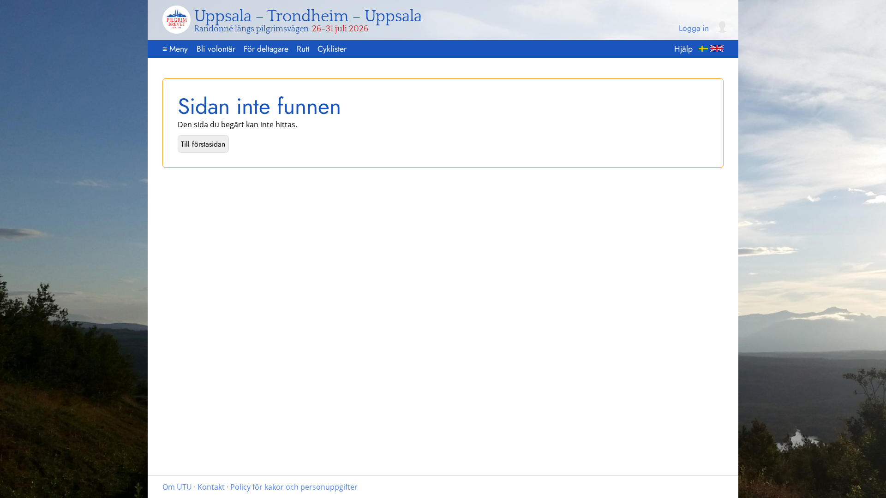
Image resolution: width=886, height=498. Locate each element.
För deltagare (266, 49)
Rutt (303, 49)
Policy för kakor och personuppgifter (294, 487)
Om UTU (177, 487)
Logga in (694, 29)
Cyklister (332, 49)
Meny (175, 49)
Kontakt (211, 487)
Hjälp (683, 49)
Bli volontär (216, 49)
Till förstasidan (203, 144)
